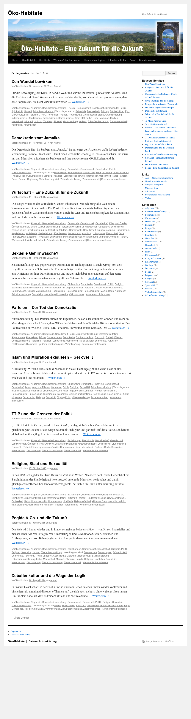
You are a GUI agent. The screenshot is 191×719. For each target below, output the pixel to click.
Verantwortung (70, 121)
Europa (148, 228)
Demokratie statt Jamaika (36, 137)
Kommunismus (65, 117)
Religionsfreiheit (82, 501)
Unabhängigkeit (56, 343)
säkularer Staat (99, 501)
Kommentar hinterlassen (24, 124)
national (38, 121)
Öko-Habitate (25, 13)
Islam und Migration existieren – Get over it (52, 357)
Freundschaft (75, 114)
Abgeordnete (18, 337)
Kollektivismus (50, 117)
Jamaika (48, 175)
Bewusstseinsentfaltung (54, 107)
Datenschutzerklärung (20, 634)
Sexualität (17, 287)
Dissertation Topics (94, 60)
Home (15, 60)
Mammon (104, 117)
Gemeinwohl (75, 229)
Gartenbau (149, 238)
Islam (28, 387)
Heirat (27, 501)
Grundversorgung (106, 229)
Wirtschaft (32, 239)
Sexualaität (37, 294)
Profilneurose (18, 343)
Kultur (89, 117)
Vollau (148, 197)
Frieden (24, 175)
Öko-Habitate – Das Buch (36, 60)
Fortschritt (35, 114)
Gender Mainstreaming (39, 290)
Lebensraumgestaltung (80, 233)
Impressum (16, 631)
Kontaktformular (147, 60)
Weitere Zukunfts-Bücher (66, 60)
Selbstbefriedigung (21, 294)
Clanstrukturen (54, 337)
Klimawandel (112, 107)
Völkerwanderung (81, 397)
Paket (115, 175)
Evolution (79, 287)
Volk (57, 179)
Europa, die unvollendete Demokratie (161, 103)
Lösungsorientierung (74, 175)
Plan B (24, 236)
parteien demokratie (96, 340)
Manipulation (107, 290)
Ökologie (115, 548)
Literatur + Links (117, 60)
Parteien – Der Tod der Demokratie (44, 307)
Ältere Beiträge (20, 617)
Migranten (17, 397)
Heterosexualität (74, 290)
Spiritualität (17, 111)
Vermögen (104, 236)
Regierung (32, 179)
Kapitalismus (35, 117)
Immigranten (49, 393)
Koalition (58, 175)
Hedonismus (58, 290)
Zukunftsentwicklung (43, 111)
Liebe (95, 117)
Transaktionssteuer (72, 236)
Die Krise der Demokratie (156, 164)
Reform (22, 179)
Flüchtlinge (68, 390)
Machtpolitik (92, 175)
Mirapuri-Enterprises (154, 184)
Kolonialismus (114, 393)
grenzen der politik (49, 446)
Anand (57, 86)
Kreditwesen (60, 233)
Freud (99, 287)
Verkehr (83, 121)
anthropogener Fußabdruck (96, 226)
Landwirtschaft (19, 443)
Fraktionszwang (121, 172)
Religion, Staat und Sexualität (40, 463)
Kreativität (80, 117)
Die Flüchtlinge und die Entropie (159, 107)
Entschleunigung (35, 229)
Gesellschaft (98, 107)
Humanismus (36, 175)
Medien (114, 117)
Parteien (123, 175)
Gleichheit (72, 555)
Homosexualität (91, 290)
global (101, 114)
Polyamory (150, 275)
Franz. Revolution (50, 114)
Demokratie (73, 168)
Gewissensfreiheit (21, 340)
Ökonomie (17, 226)
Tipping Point (64, 397)
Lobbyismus (99, 233)
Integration (62, 393)
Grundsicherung (113, 114)
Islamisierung (102, 555)
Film (26, 114)
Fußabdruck (62, 229)
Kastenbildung (45, 233)
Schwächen (56, 236)
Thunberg (48, 121)
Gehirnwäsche (19, 290)
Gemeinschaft (84, 107)
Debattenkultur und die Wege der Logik (48, 575)
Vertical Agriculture (153, 291)
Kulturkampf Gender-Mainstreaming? (161, 154)
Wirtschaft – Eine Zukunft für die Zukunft (50, 192)
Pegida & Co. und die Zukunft (39, 517)
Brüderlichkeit (117, 111)
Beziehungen (74, 440)
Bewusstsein (93, 111)
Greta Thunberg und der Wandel (159, 100)
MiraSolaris (150, 191)
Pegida (79, 558)
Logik (127, 605)
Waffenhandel (19, 239)
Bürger (42, 337)
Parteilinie (112, 340)
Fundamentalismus (96, 497)
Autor (132, 60)
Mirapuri (28, 121)
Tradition (59, 504)
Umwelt (28, 111)
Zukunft (41, 239)
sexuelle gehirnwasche (56, 294)
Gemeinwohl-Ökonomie (156, 181)
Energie (72, 107)
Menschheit (17, 121)
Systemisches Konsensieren (157, 194)
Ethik (98, 172)
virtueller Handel (118, 236)
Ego (127, 111)
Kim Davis (68, 501)
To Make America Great (155, 120)
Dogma (69, 287)
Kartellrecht (31, 233)
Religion (119, 284)
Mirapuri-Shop (151, 187)
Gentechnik (88, 601)
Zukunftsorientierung (98, 121)
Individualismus (19, 117)
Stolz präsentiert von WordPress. (160, 641)
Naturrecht (120, 290)
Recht (15, 179)
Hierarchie (36, 340)
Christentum (74, 284)
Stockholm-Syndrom (36, 343)
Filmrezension (151, 231)
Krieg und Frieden (118, 223)
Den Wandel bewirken (32, 81)
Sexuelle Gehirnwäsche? (35, 253)
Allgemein (36, 107)
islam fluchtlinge (83, 393)
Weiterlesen (80, 102)
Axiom (57, 605)
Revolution (43, 236)
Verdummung (34, 450)
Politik (123, 107)
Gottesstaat (17, 501)
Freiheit (63, 114)
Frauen (89, 390)
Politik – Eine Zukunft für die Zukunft (162, 167)
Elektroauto (17, 114)
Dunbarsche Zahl (84, 337)
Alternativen (32, 337)
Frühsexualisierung (112, 287)
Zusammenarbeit (118, 121)
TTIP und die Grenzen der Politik (42, 413)
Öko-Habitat (29, 397)
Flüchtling (99, 383)
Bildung (105, 111)
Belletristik (81, 111)
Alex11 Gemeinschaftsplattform (159, 177)
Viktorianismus (76, 294)
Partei (82, 340)
